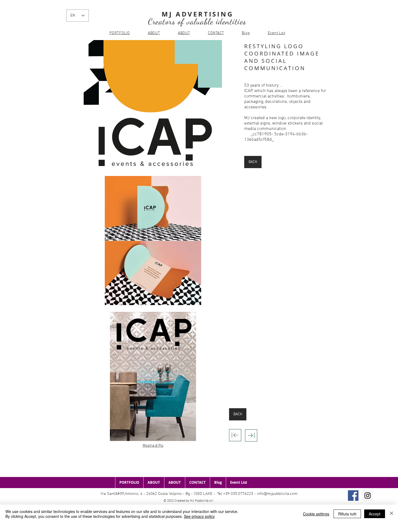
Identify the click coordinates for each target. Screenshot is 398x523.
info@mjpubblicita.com (277, 493)
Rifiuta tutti (347, 514)
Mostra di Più (153, 445)
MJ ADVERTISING (197, 14)
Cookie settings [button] (316, 514)
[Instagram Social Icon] (367, 495)
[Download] (235, 435)
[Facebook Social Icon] (353, 495)
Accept (374, 514)
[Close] (391, 514)
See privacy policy (199, 516)
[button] (152, 104)
